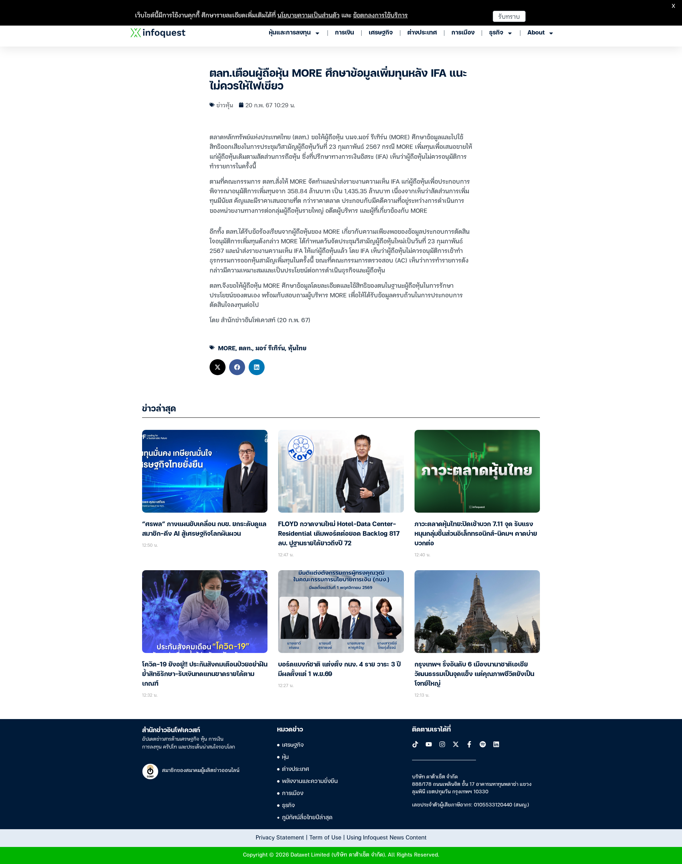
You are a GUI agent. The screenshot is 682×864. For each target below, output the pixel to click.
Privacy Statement (280, 837)
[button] (218, 367)
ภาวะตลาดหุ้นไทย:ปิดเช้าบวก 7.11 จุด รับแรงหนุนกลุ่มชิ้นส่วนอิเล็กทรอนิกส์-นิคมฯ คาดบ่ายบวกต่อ (476, 534)
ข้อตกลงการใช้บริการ (380, 15)
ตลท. (245, 347)
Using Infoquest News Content (387, 837)
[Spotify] (483, 744)
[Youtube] (429, 744)
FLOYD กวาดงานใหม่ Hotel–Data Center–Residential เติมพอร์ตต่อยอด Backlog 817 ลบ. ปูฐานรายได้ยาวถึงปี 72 (339, 534)
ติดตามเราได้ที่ (431, 730)
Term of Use (325, 837)
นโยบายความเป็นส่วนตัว (308, 15)
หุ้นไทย (297, 347)
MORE (227, 347)
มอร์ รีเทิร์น (270, 347)
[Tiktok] (415, 744)
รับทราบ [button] (509, 16)
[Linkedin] (496, 744)
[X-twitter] (456, 744)
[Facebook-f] (469, 744)
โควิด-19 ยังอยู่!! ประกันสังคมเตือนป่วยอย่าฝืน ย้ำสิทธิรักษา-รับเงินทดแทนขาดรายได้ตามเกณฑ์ (204, 674)
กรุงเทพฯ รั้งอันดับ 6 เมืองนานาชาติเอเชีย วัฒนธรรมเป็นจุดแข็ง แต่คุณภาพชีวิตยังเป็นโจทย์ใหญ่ (474, 674)
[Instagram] (442, 744)
